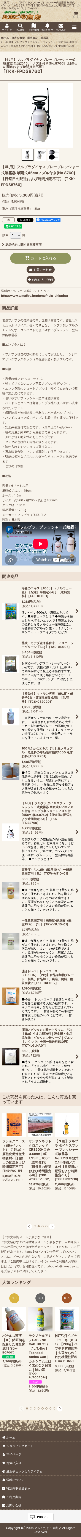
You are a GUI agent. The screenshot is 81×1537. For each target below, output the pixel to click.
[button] (20, 27)
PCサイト (43, 1517)
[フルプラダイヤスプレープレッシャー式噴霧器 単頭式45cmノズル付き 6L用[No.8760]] (40, 115)
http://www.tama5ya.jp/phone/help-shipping (34, 295)
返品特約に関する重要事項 (23, 244)
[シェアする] (8, 220)
